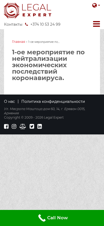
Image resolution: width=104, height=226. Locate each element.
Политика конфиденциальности (53, 101)
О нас (9, 101)
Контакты (13, 24)
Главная (18, 42)
